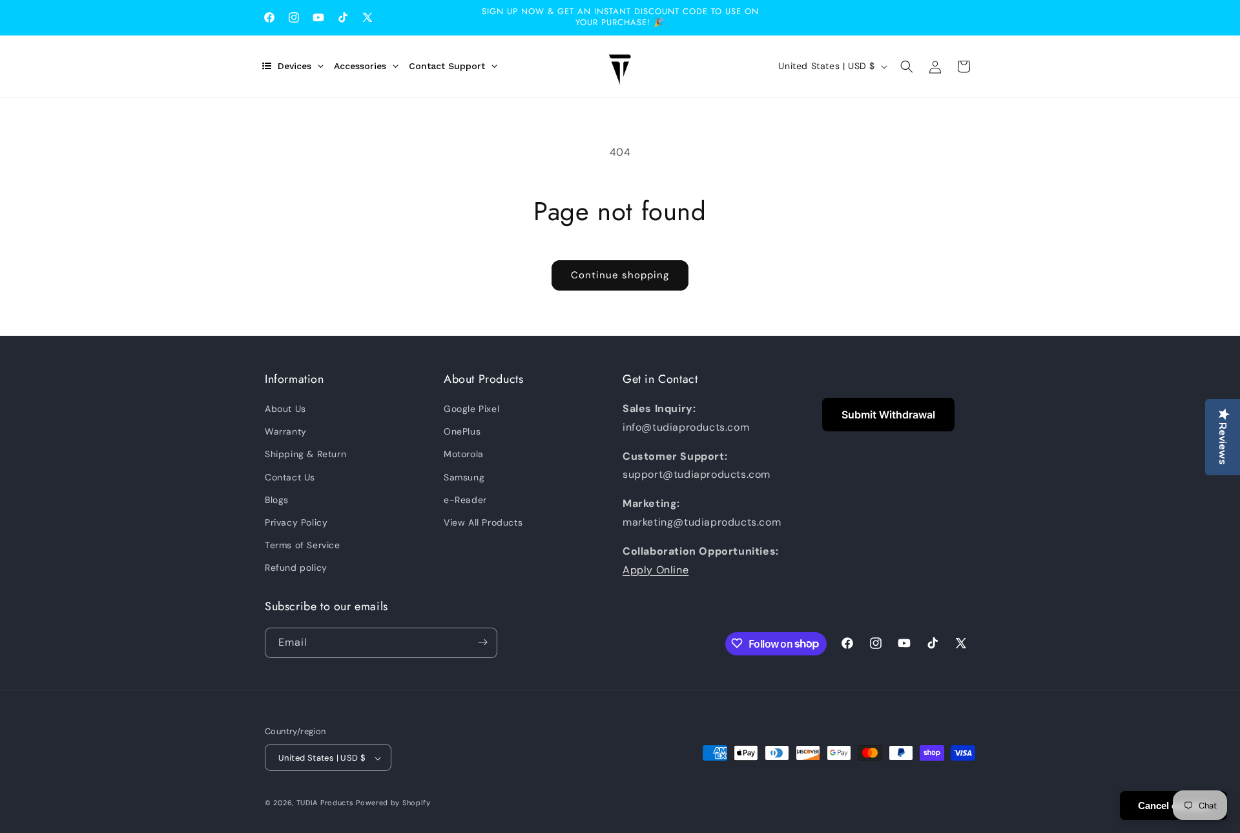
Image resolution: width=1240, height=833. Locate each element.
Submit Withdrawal (888, 414)
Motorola (464, 454)
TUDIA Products (325, 803)
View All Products (483, 522)
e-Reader (465, 500)
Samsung (464, 477)
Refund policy (296, 568)
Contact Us (290, 477)
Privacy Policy (296, 522)
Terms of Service (302, 545)
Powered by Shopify (393, 803)
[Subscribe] (482, 642)
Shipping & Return (305, 454)
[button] (907, 66)
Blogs (277, 500)
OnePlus (462, 431)
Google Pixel (471, 409)
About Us (285, 409)
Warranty (286, 431)
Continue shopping (620, 275)
